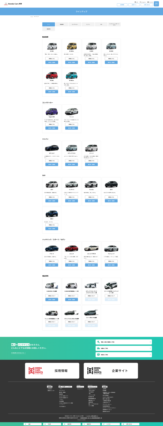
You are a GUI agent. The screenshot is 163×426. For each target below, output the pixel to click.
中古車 (49, 424)
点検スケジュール (92, 388)
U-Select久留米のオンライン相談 (66, 403)
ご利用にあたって (106, 402)
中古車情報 (61, 401)
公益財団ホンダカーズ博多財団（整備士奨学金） (109, 393)
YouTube (151, 2)
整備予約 (89, 424)
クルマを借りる (62, 406)
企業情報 (104, 388)
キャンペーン (80, 388)
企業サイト (134, 4)
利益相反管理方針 (106, 406)
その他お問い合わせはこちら (17, 353)
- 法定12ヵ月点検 (91, 390)
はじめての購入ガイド (63, 395)
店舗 (29, 424)
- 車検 (89, 393)
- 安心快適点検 (91, 392)
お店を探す (50, 388)
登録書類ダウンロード (107, 409)
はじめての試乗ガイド (63, 397)
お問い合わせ (147, 4)
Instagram (143, 2)
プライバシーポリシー (107, 404)
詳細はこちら (52, 58)
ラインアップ (62, 390)
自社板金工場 (91, 396)
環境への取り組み (106, 398)
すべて (48, 24)
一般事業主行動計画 (107, 400)
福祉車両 (48, 29)
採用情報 (122, 4)
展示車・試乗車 (51, 62)
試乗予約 (69, 424)
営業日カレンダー (51, 390)
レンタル (108, 424)
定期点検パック (91, 400)
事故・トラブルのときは (93, 403)
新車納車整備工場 (92, 398)
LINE (137, 2)
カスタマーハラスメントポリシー (109, 407)
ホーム (32, 16)
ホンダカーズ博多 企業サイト (92, 416)
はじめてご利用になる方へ (108, 397)
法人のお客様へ (106, 395)
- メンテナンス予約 (91, 395)
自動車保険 (90, 402)
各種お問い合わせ (106, 411)
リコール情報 (91, 405)
